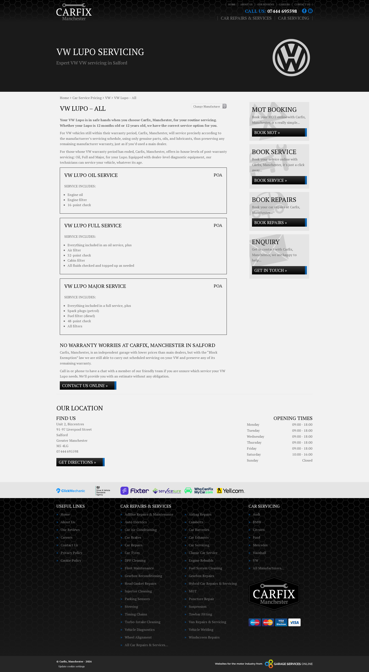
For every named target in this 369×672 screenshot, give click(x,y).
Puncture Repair (201, 599)
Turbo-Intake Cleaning (142, 622)
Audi (256, 514)
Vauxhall (259, 552)
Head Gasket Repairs (140, 583)
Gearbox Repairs (201, 575)
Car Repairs (133, 545)
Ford (256, 537)
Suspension (197, 606)
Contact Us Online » (85, 385)
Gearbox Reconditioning (143, 575)
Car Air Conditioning (141, 529)
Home (232, 4)
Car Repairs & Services (246, 18)
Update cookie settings (72, 666)
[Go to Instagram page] (310, 11)
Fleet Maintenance (139, 568)
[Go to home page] (74, 11)
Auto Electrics (136, 522)
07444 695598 (271, 11)
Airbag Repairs (200, 514)
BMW (257, 522)
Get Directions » (77, 462)
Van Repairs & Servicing (207, 622)
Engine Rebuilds (201, 560)
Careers (284, 4)
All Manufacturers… (268, 568)
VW (255, 560)
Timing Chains (136, 614)
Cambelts (196, 522)
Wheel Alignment (138, 637)
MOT (193, 591)
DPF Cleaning (135, 560)
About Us (246, 4)
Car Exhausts (199, 537)
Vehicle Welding (201, 629)
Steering (131, 606)
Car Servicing (293, 18)
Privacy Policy (71, 552)
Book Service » (270, 180)
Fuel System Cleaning (205, 568)
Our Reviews (265, 4)
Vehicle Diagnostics (140, 629)
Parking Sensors (137, 599)
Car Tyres (132, 552)
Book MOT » (267, 132)
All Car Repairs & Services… (146, 645)
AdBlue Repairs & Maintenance (149, 514)
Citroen (259, 529)
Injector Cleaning (138, 591)
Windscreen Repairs (204, 637)
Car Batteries (199, 529)
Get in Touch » (270, 270)
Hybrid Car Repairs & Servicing (213, 583)
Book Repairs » (270, 222)
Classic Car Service (203, 552)
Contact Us (302, 4)
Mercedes (260, 545)
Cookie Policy (71, 560)
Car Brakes (133, 537)
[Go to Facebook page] (304, 11)
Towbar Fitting (200, 614)
